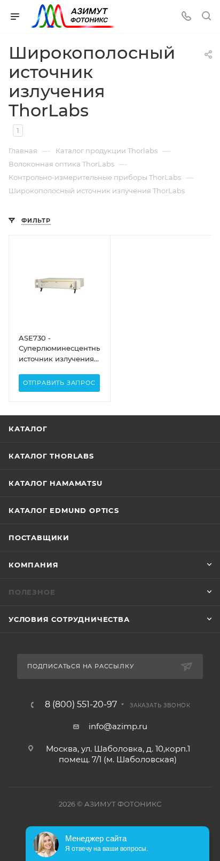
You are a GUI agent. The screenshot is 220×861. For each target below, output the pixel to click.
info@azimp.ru (118, 726)
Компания (33, 564)
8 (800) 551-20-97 (81, 704)
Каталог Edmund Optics (64, 510)
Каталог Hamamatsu (56, 483)
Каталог (28, 428)
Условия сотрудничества (69, 619)
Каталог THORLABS (51, 456)
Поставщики (39, 537)
